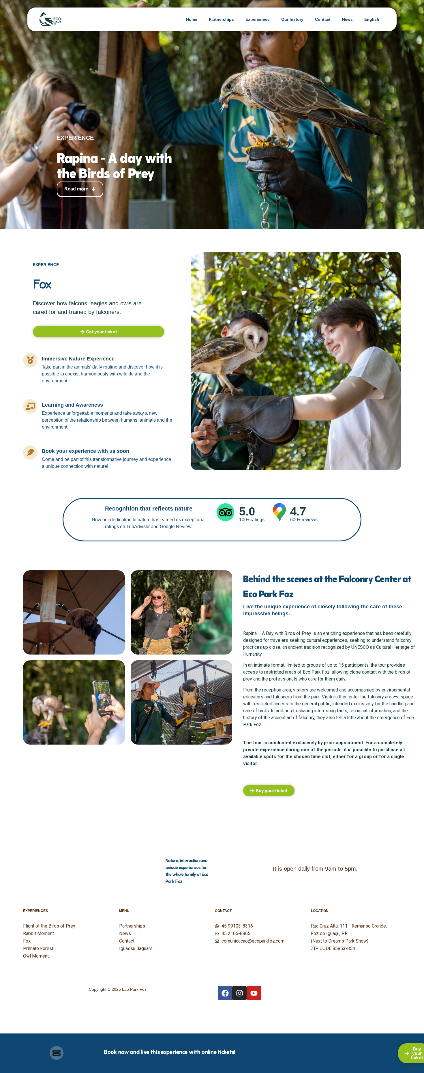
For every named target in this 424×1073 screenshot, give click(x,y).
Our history (292, 19)
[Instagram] (239, 993)
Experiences (257, 19)
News (347, 19)
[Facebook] (225, 993)
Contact (323, 19)
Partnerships (221, 19)
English (371, 19)
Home (191, 19)
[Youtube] (254, 993)
